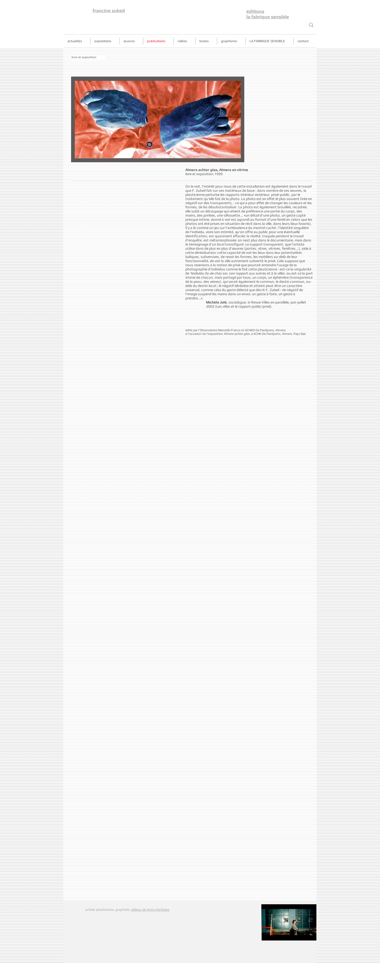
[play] (231, 158)
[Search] (311, 25)
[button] (88, 57)
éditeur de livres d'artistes (150, 910)
